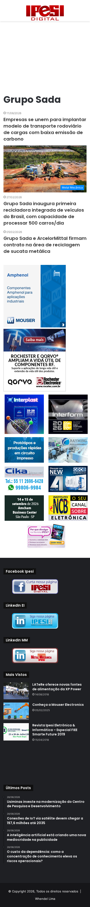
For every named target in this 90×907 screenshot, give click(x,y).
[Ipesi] (45, 11)
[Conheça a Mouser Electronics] (16, 711)
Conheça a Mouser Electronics (58, 704)
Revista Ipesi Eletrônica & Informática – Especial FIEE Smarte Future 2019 (54, 730)
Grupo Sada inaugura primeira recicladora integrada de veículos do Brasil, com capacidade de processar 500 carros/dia (43, 213)
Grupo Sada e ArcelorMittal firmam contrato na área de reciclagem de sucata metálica (45, 244)
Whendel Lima (45, 899)
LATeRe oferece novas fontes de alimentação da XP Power (57, 686)
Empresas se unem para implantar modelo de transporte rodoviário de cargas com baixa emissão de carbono (44, 129)
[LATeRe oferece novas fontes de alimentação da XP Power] (16, 690)
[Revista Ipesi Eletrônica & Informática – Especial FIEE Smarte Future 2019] (16, 732)
